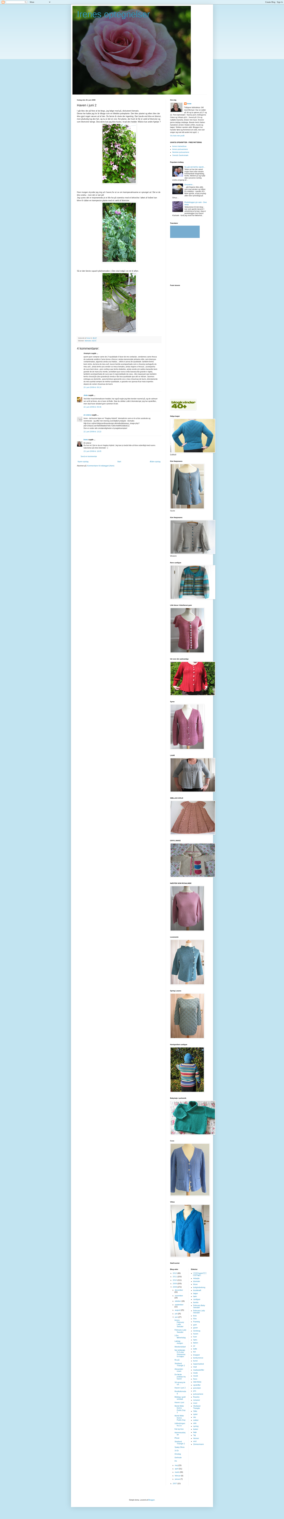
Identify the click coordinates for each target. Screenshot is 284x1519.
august (178, 1310)
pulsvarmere (198, 1394)
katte (195, 1349)
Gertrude (178, 1458)
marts (177, 1472)
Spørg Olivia (179, 1447)
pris (194, 1391)
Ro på (177, 1360)
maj (176, 1465)
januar (177, 1479)
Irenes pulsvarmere (180, 149)
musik (195, 1376)
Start (119, 462)
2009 (175, 1284)
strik (194, 1423)
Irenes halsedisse (179, 146)
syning (196, 1426)
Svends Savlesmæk (180, 155)
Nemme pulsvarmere (180, 152)
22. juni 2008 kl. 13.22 (92, 432)
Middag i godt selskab (180, 1398)
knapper (196, 1355)
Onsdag (178, 1454)
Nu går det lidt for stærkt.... (194, 167)
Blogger (151, 1500)
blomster (88, 341)
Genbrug (196, 1331)
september (179, 1305)
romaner (196, 1400)
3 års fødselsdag (180, 1337)
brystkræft (197, 1290)
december (179, 1290)
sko (194, 1417)
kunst (195, 1361)
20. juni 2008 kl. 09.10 (92, 387)
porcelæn (197, 1388)
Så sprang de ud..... (180, 1383)
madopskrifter (198, 1370)
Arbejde (196, 1278)
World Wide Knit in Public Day (180, 1418)
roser (195, 1403)
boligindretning (199, 1287)
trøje (195, 1432)
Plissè (177, 1438)
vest (194, 1441)
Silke (195, 1411)
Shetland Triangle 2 (180, 1364)
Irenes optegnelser (113, 14)
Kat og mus (179, 1429)
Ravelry (196, 1397)
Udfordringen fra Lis (180, 1424)
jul (194, 1346)
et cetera (87, 415)
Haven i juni (179, 1402)
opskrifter (197, 1385)
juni (176, 1317)
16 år (177, 1451)
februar (178, 1476)
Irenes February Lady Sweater (179, 1323)
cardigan (196, 1299)
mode (195, 1373)
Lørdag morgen (179, 1342)
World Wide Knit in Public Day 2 (180, 1409)
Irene (86, 440)
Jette (86, 395)
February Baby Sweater (199, 1306)
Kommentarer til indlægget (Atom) (100, 466)
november (179, 1296)
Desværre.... (189, 185)
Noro (195, 1379)
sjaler (195, 1414)
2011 (175, 1277)
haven (94, 341)
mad (195, 1367)
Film (195, 1319)
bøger (195, 1293)
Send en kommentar (89, 456)
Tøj (194, 1435)
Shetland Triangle (196, 1407)
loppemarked (198, 1364)
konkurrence (198, 1358)
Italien (195, 1343)
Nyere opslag (83, 462)
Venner (196, 1438)
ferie (195, 1316)
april (177, 1469)
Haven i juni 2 (180, 1388)
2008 (175, 1287)
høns (195, 1340)
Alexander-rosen (179, 1370)
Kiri (194, 1352)
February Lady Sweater (180, 1331)
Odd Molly (197, 1382)
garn (195, 1325)
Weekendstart (180, 1347)
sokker (196, 1420)
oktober (178, 1301)
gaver (195, 1328)
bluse (195, 1284)
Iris (176, 1461)
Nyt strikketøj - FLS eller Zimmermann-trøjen (180, 1353)
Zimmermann (198, 1444)
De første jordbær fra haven (180, 1377)
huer (195, 1337)
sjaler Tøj (199, 1274)
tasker (195, 1429)
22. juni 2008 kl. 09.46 (92, 407)
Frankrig (196, 1322)
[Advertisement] (188, 260)
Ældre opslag (155, 462)
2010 (175, 1280)
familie (196, 1302)
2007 (175, 1484)
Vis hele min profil (177, 136)
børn (195, 1296)
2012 (175, 1273)
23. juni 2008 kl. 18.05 (92, 451)
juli (176, 1314)
